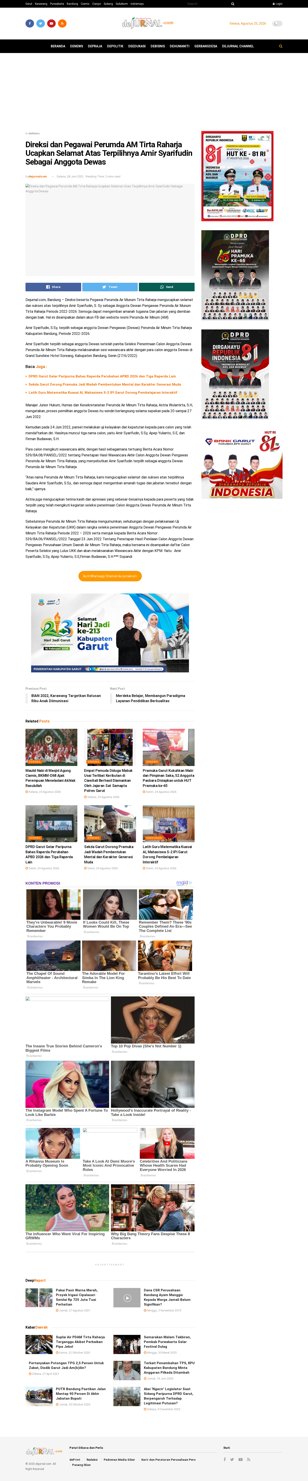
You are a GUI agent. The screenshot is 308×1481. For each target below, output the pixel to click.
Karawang (41, 3)
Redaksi (92, 1459)
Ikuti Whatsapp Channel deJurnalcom (110, 576)
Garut (28, 3)
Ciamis (85, 3)
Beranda (58, 46)
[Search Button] (232, 4)
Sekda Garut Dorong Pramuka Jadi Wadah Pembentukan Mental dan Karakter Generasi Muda (105, 384)
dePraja (95, 46)
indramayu (137, 3)
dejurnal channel (238, 46)
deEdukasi (137, 46)
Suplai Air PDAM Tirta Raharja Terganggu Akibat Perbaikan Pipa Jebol (80, 1342)
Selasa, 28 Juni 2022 (70, 176)
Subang (108, 3)
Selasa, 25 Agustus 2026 (44, 791)
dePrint (74, 1459)
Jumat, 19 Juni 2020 (159, 1378)
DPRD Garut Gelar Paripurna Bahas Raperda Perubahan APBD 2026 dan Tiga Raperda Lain (102, 376)
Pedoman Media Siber (119, 1459)
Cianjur (96, 3)
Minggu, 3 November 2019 (163, 1310)
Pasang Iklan (81, 1465)
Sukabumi (122, 3)
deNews (76, 46)
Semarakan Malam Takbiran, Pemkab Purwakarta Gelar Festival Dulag (167, 1342)
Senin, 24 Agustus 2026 (160, 791)
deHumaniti (179, 46)
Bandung (72, 3)
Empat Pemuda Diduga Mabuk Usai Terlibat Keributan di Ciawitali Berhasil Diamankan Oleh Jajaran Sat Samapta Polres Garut (108, 780)
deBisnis (158, 46)
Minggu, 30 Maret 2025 (161, 1352)
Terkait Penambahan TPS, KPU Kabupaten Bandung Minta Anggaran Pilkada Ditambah (169, 1368)
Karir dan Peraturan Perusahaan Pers (168, 1459)
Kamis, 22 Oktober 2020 (74, 1352)
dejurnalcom (38, 176)
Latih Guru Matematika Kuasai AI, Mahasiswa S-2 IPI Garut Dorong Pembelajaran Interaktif (103, 393)
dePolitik (115, 46)
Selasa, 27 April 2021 (45, 1373)
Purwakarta (57, 3)
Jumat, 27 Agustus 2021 (74, 1310)
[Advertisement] (154, 93)
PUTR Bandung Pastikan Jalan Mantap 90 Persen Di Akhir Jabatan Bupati (81, 1394)
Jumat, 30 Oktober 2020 (74, 1404)
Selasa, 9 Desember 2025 (163, 1409)
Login (279, 3)
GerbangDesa (205, 46)
